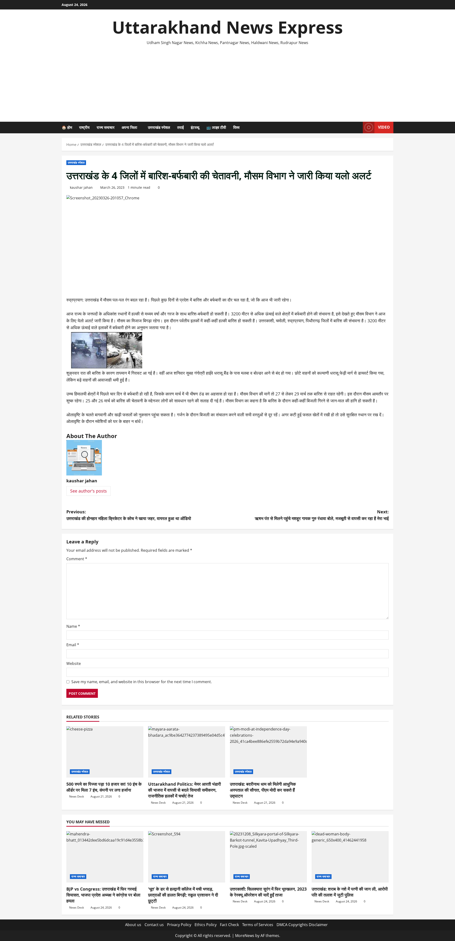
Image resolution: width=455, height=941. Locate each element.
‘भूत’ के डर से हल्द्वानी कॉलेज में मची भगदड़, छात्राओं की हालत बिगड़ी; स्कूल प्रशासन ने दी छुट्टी (183, 895)
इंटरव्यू (195, 127)
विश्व (236, 127)
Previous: (128, 515)
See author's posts (88, 491)
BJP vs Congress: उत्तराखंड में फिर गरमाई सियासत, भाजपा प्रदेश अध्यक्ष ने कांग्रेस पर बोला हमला (103, 895)
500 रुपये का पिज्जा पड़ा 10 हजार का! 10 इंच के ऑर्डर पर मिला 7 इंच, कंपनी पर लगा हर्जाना (103, 787)
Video (384, 127)
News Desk (76, 796)
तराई (180, 127)
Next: (322, 515)
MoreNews (244, 935)
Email (72, 644)
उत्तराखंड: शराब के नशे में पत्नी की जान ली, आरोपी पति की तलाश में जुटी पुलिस (350, 892)
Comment (76, 558)
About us (133, 924)
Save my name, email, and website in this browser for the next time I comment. (141, 681)
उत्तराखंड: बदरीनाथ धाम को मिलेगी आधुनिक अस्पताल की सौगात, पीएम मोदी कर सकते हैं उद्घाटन (263, 790)
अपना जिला (129, 127)
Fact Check (229, 924)
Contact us (154, 924)
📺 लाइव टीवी (216, 127)
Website (73, 663)
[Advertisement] (227, 81)
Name (73, 626)
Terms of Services (257, 924)
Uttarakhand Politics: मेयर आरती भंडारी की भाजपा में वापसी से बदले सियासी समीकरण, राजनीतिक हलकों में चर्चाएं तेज (184, 790)
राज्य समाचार (105, 127)
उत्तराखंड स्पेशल (159, 127)
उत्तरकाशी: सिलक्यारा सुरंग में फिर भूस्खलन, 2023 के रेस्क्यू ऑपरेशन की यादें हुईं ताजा (268, 892)
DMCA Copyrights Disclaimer (302, 924)
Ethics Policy (206, 924)
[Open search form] (357, 127)
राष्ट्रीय (84, 127)
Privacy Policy (179, 924)
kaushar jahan (81, 187)
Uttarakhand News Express (227, 27)
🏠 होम (67, 127)
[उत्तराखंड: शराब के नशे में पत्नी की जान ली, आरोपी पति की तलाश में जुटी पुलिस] (350, 857)
